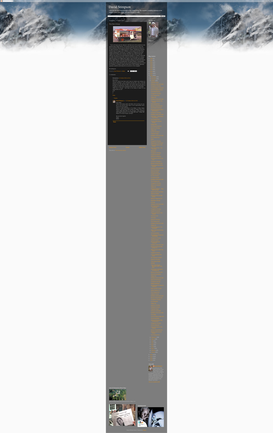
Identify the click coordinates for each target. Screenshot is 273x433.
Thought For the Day (155, 281)
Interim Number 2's (155, 290)
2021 (151, 62)
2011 (151, 358)
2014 (151, 75)
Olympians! (153, 150)
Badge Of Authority (155, 283)
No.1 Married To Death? (156, 257)
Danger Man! (154, 124)
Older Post (142, 147)
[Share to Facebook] (135, 71)
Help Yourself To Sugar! (156, 288)
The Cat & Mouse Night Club (157, 316)
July (152, 341)
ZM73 (152, 139)
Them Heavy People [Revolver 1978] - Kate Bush (156, 266)
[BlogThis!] (132, 71)
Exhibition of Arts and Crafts (157, 84)
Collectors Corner (155, 294)
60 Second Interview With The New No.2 (156, 321)
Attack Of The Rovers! (156, 279)
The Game (153, 217)
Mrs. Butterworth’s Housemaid (155, 207)
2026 (151, 58)
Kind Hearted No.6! (155, 104)
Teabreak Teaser (155, 82)
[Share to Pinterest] (136, 71)
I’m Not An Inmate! (155, 177)
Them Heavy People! (155, 261)
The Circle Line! (154, 215)
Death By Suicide (155, 172)
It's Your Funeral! (155, 175)
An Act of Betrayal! (155, 325)
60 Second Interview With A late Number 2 (157, 110)
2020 (151, 64)
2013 (151, 354)
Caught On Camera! (155, 154)
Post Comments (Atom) (120, 150)
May (152, 344)
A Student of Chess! (155, 307)
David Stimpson (120, 6)
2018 (151, 67)
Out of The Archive (155, 170)
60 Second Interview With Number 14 (156, 247)
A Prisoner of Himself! (156, 310)
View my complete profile (154, 381)
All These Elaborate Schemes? (155, 242)
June (152, 342)
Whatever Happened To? (156, 198)
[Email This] (131, 71)
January (153, 352)
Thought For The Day (156, 86)
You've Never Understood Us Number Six (157, 270)
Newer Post (112, 147)
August (153, 339)
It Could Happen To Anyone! (157, 87)
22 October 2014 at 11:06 (131, 100)
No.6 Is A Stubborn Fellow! (157, 89)
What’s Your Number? (156, 185)
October (153, 80)
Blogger (144, 430)
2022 (151, 60)
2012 (151, 356)
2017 (151, 69)
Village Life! (153, 97)
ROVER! (153, 263)
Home (127, 147)
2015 (151, 73)
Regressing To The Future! (157, 143)
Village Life (153, 186)
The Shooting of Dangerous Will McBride (157, 235)
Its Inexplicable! (154, 301)
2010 (151, 360)
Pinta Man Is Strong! (155, 200)
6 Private (153, 202)
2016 (151, 71)
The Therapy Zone (155, 95)
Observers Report (155, 193)
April (152, 346)
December (153, 76)
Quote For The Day (155, 128)
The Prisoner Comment (156, 107)
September (154, 337)
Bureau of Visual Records (156, 105)
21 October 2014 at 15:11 (124, 78)
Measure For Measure (156, 156)
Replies (115, 98)
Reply (114, 95)
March (152, 348)
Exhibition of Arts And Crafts (157, 135)
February (153, 350)
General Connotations (156, 274)
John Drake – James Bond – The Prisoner (157, 117)
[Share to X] (133, 71)
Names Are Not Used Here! (157, 191)
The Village (153, 314)
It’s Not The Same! (155, 131)
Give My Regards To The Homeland (156, 228)
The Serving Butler (155, 318)
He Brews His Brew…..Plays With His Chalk (157, 189)
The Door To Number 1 (156, 161)
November (153, 78)
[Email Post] (128, 71)
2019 (151, 65)
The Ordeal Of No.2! (155, 91)
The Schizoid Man (155, 233)
